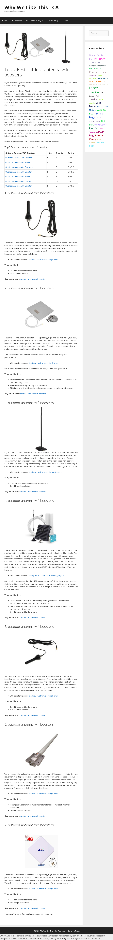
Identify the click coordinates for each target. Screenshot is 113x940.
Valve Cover (100, 124)
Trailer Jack (94, 62)
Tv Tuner (99, 59)
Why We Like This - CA (31, 7)
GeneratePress (74, 931)
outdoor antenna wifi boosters (33, 279)
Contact (65, 21)
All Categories (16, 21)
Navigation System (97, 65)
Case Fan (93, 127)
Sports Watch (102, 78)
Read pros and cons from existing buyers (46, 575)
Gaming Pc (92, 76)
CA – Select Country (33, 21)
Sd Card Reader (95, 121)
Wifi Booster (95, 68)
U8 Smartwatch (101, 84)
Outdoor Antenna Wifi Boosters (19, 157)
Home (4, 21)
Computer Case (98, 72)
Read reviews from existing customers (44, 472)
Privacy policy (53, 21)
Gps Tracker (95, 81)
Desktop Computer (100, 118)
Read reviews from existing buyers (43, 259)
